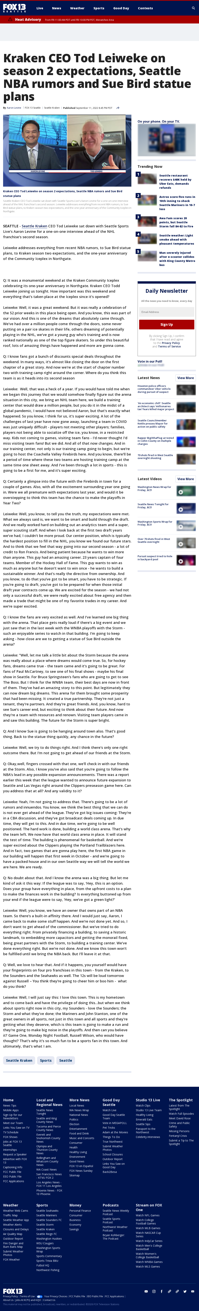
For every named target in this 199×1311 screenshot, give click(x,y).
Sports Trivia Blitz (47, 1261)
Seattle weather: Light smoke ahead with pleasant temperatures (176, 239)
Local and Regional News (49, 1102)
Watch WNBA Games (149, 1262)
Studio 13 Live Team (149, 1110)
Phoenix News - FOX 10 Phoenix (49, 1192)
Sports (45, 1060)
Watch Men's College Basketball (149, 1247)
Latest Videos (150, 478)
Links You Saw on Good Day (114, 1165)
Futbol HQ (42, 1265)
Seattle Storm (45, 1224)
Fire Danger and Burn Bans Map (13, 1245)
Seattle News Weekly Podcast (116, 1212)
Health (73, 1147)
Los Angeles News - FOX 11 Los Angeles (49, 1184)
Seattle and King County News (46, 1120)
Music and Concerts (81, 1138)
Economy (75, 1224)
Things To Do (111, 1137)
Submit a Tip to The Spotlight (181, 1142)
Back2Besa (110, 1172)
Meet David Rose (180, 1118)
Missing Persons (179, 1131)
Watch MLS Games (148, 1266)
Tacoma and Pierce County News (48, 1128)
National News (78, 1115)
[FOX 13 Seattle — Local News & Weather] (16, 8)
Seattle (65, 1060)
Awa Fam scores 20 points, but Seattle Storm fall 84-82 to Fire (176, 222)
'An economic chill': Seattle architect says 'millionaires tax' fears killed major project (156, 406)
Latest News (149, 377)
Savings (74, 1229)
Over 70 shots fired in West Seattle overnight (154, 540)
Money (75, 1205)
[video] (186, 491)
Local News (76, 1105)
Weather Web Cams (15, 1210)
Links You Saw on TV (16, 1127)
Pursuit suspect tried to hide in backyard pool (155, 557)
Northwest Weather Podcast (115, 1228)
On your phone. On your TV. (159, 121)
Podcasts (111, 1205)
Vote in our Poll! (150, 361)
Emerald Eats (144, 1119)
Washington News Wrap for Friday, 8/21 (154, 488)
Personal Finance (80, 1210)
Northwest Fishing (47, 1270)
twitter (185, 1291)
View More (185, 378)
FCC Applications (13, 1181)
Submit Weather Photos (113, 1148)
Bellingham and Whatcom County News (47, 1161)
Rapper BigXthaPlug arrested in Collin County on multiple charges (156, 441)
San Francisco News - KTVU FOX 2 (49, 1175)
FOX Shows (10, 1137)
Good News (76, 1161)
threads (177, 1291)
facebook (162, 1291)
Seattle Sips (143, 1124)
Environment (77, 1157)
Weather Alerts (12, 1224)
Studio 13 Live (148, 1100)
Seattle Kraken (52, 107)
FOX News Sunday (81, 1170)
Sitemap (74, 1175)
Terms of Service (169, 346)
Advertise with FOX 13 (15, 1160)
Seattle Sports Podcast (111, 1220)
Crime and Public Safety (179, 1124)
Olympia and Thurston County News (47, 1149)
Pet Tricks (109, 1127)
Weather (10, 1205)
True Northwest (113, 1141)
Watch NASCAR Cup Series (148, 1234)
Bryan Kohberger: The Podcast (114, 1236)
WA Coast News (46, 1169)
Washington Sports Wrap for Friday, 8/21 (155, 523)
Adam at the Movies (115, 1132)
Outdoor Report (113, 1159)
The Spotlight (181, 1100)
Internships (10, 1150)
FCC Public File (12, 1172)
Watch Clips (143, 1105)
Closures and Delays (16, 1229)
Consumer (75, 1143)
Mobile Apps (11, 1110)
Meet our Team (13, 1123)
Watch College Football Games (146, 1221)
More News (79, 1100)
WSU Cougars (45, 1243)
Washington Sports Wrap (48, 1249)
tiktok (169, 1291)
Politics (73, 1119)
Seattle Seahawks (47, 1210)
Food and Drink (79, 1133)
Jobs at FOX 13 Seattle (12, 1143)
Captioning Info (12, 1167)
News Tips (9, 1105)
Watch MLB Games (148, 1228)
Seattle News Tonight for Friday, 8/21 (153, 505)
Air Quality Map (12, 1234)
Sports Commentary (49, 1256)
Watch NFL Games (148, 1215)
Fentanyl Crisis (178, 1136)
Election (74, 1124)
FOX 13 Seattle (33, 107)
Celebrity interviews (148, 1137)
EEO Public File (12, 1176)
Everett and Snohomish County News (48, 1138)
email (193, 1291)
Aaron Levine (14, 107)
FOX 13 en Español (81, 1166)
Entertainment (78, 1129)
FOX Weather (11, 1259)
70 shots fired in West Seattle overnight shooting (155, 456)
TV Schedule (10, 1132)
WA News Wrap (79, 1110)
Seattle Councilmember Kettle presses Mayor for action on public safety (153, 423)
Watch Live (109, 1110)
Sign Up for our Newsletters (12, 1116)
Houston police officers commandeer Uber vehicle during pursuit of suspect (154, 389)
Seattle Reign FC (46, 1234)
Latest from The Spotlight (179, 1107)
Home (8, 1100)
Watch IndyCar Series (149, 1241)
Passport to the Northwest (145, 1130)
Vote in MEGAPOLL (115, 1123)
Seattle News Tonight (44, 1111)
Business (75, 1220)
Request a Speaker (15, 1154)
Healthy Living (78, 1152)
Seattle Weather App (16, 1220)
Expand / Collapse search (193, 8)
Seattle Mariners (46, 1215)
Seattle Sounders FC (49, 1220)
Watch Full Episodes (181, 1113)
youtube (146, 1291)
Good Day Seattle (111, 1102)
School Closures (113, 1154)
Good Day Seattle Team (114, 1116)
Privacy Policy (171, 343)
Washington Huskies (49, 1238)
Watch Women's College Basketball (147, 1255)
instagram (154, 1291)
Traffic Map (10, 1215)
